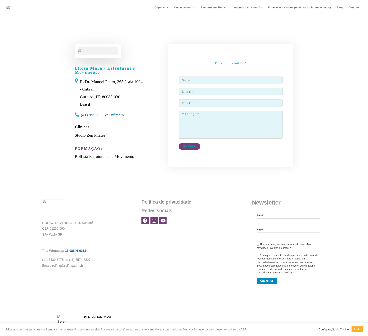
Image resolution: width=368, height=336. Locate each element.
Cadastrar (266, 280)
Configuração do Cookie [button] (334, 329)
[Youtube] (163, 220)
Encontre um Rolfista (214, 7)
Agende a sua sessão (248, 7)
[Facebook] (145, 220)
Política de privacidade (166, 202)
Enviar (189, 146)
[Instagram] (154, 220)
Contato (353, 7)
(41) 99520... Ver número (102, 115)
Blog (340, 7)
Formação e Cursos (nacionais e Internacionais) (299, 7)
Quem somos (182, 7)
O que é (159, 7)
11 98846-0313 (76, 251)
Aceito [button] (357, 329)
